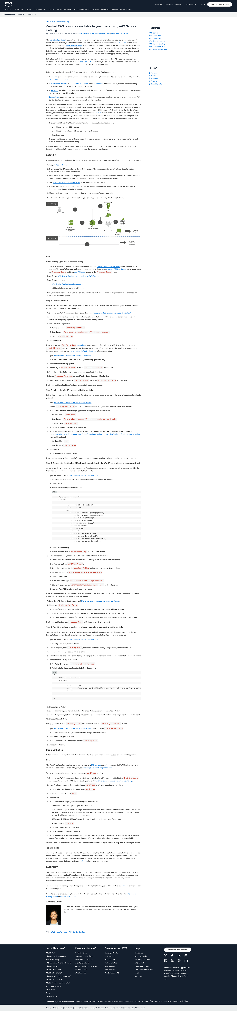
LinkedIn (154, 78)
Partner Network (64, 9)
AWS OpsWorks (155, 38)
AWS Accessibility (52, 959)
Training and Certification (85, 956)
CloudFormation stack (79, 83)
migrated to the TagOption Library (84, 351)
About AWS (159, 4)
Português (119, 1001)
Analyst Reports (81, 969)
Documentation (40, 9)
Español (94, 1001)
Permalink (115, 33)
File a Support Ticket (142, 959)
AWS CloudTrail (155, 35)
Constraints (54, 97)
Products (8, 9)
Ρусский (145, 1001)
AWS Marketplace (81, 9)
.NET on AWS (110, 959)
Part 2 (84, 861)
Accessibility (57, 1008)
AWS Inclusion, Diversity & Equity (58, 963)
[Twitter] (167, 956)
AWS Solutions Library (83, 959)
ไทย (151, 1001)
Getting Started (81, 953)
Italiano (110, 1001)
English (86, 1001)
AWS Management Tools (158, 49)
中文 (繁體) (184, 1001)
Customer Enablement (100, 9)
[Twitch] (167, 961)
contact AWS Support (68, 896)
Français (102, 1001)
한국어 (165, 1001)
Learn (51, 9)
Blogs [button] (20, 14)
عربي (56, 1001)
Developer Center (111, 953)
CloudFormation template (60, 79)
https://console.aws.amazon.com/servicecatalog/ (112, 313)
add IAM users (79, 272)
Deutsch (79, 1001)
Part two (125, 886)
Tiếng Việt (129, 1001)
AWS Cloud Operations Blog (57, 22)
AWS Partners (80, 973)
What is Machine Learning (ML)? (58, 983)
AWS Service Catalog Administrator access (68, 284)
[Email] (188, 961)
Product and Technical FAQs (86, 966)
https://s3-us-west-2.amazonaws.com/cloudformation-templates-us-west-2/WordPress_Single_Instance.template (96, 434)
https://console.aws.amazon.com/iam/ (84, 475)
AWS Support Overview (144, 969)
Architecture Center (82, 963)
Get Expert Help (141, 956)
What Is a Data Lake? (54, 973)
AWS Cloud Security (53, 986)
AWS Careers (139, 976)
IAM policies (121, 42)
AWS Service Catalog (74, 45)
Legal (137, 973)
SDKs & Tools (110, 956)
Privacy (48, 1008)
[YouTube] (174, 961)
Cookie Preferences (82, 1008)
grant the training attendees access (66, 182)
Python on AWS (111, 963)
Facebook (154, 75)
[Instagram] (188, 956)
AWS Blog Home (8, 14)
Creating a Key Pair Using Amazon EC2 (98, 768)
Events (115, 9)
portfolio (54, 90)
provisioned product (59, 83)
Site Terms (68, 1008)
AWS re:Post (139, 963)
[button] (219, 4)
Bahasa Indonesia (67, 1001)
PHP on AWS (110, 969)
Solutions (19, 9)
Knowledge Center (142, 966)
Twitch (154, 81)
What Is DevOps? (52, 966)
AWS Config (153, 33)
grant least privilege (57, 40)
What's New (50, 989)
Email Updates (156, 84)
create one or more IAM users (108, 266)
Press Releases (51, 996)
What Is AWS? (51, 953)
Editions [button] (31, 14)
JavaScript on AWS (112, 973)
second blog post (84, 62)
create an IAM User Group (116, 269)
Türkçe (137, 1001)
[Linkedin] (181, 956)
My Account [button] (190, 4)
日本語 (157, 1001)
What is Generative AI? (54, 979)
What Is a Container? (54, 969)
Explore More (125, 9)
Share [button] (125, 33)
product (54, 77)
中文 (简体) (173, 1001)
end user (99, 83)
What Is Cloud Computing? (56, 956)
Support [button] (178, 4)
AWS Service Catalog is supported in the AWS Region (78, 276)
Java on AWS (110, 966)
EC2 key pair (96, 765)
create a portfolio (59, 165)
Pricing (28, 9)
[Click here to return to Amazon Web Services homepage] (8, 4)
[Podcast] (181, 961)
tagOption (81, 345)
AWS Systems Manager (157, 41)
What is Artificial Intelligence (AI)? (59, 976)
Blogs (48, 993)
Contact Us (169, 4)
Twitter (154, 73)
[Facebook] (174, 956)
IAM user (97, 113)
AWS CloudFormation (59, 932)
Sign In (202, 4)
